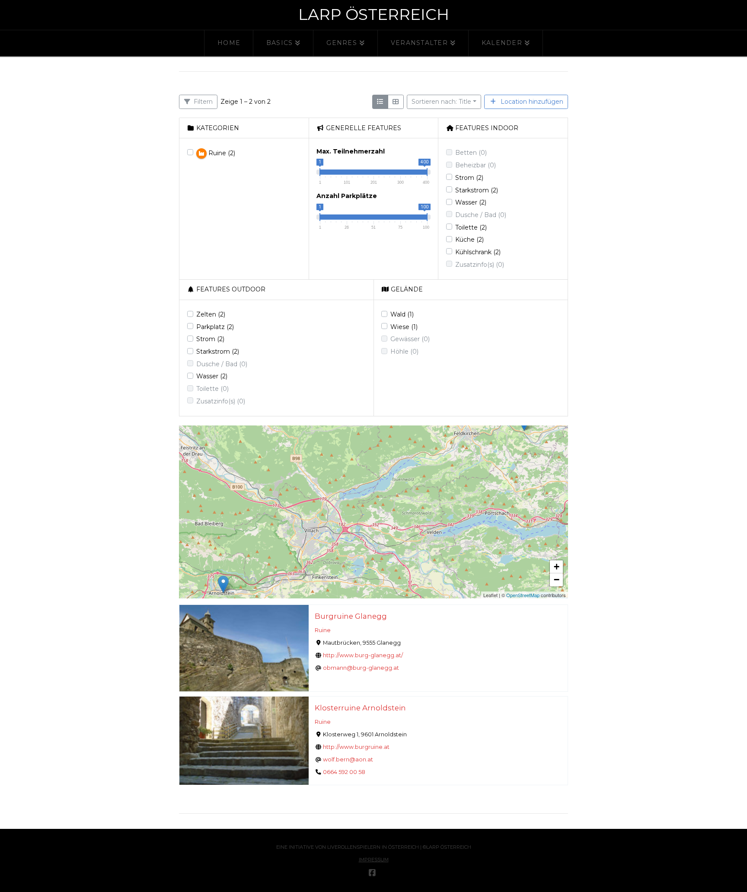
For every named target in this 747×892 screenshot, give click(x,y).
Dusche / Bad (480, 215)
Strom (469, 178)
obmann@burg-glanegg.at (361, 668)
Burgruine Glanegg (351, 616)
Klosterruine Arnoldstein (360, 707)
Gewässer (410, 339)
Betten (471, 153)
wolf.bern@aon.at (348, 759)
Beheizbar (475, 165)
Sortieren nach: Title (441, 102)
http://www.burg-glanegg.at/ (363, 655)
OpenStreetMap (523, 594)
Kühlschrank (478, 252)
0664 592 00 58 (344, 772)
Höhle (404, 351)
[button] (223, 584)
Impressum (374, 860)
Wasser (470, 202)
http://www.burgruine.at (356, 747)
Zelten (210, 314)
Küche (469, 239)
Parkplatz (215, 327)
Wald (402, 314)
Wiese (404, 327)
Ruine (323, 630)
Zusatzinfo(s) (479, 265)
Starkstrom (476, 190)
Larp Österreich (373, 14)
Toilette (471, 227)
